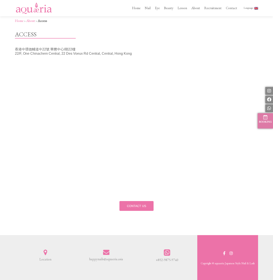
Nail (148, 8)
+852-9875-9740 (167, 260)
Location (45, 259)
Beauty (168, 8)
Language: (249, 8)
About (195, 8)
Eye (157, 8)
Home (136, 8)
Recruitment (213, 8)
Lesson (182, 8)
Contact (231, 8)
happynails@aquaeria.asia (106, 259)
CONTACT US (136, 206)
